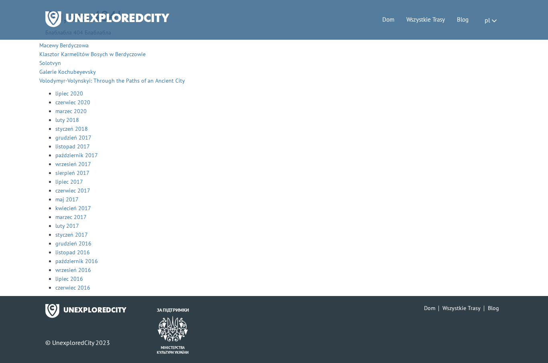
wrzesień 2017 (73, 164)
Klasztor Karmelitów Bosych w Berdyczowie (92, 54)
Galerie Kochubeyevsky (67, 71)
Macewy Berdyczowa (64, 45)
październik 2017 (76, 155)
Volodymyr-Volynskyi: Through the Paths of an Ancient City (112, 80)
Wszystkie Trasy (425, 19)
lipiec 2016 (69, 278)
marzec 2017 (71, 217)
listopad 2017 (72, 146)
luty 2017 (67, 225)
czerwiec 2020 (72, 102)
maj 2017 (67, 199)
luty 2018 (67, 120)
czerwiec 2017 (72, 190)
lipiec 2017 (69, 181)
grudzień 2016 (73, 243)
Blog (463, 19)
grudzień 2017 (73, 137)
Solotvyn (50, 63)
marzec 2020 (71, 111)
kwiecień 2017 (73, 208)
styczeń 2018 (71, 128)
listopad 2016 (72, 252)
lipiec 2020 (69, 93)
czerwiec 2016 (72, 287)
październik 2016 (76, 261)
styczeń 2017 (71, 234)
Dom (388, 19)
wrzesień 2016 (73, 270)
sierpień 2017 (72, 172)
